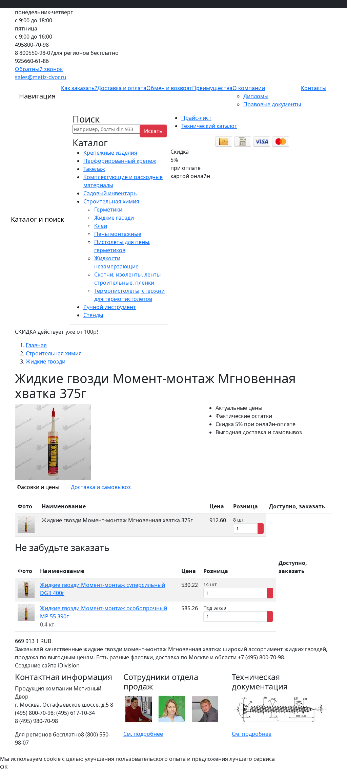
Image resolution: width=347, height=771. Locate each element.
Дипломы (255, 96)
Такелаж (94, 169)
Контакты (313, 88)
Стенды (93, 315)
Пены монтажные (117, 234)
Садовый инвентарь (110, 193)
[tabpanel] (173, 518)
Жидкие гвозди (114, 217)
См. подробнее (143, 733)
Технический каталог (209, 126)
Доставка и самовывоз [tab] (101, 487)
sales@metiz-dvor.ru (40, 77)
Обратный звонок (39, 69)
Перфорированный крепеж (119, 160)
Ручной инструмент (109, 307)
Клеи (100, 225)
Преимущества (212, 88)
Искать (153, 131)
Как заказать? (79, 88)
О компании (248, 88)
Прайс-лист (196, 118)
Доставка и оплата (121, 88)
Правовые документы (272, 104)
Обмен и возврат (169, 88)
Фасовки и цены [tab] (38, 487)
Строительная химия (111, 201)
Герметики (108, 209)
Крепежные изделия (110, 152)
